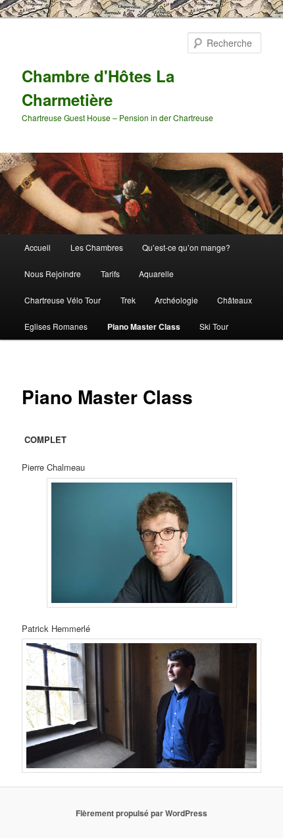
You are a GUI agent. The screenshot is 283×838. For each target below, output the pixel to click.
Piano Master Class (143, 326)
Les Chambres (96, 247)
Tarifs (110, 273)
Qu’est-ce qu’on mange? (186, 247)
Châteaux (234, 299)
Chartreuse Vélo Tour (62, 299)
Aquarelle (156, 273)
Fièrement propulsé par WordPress (141, 813)
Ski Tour (213, 326)
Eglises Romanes (56, 326)
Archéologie (176, 299)
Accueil (37, 247)
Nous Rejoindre (52, 273)
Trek (128, 299)
